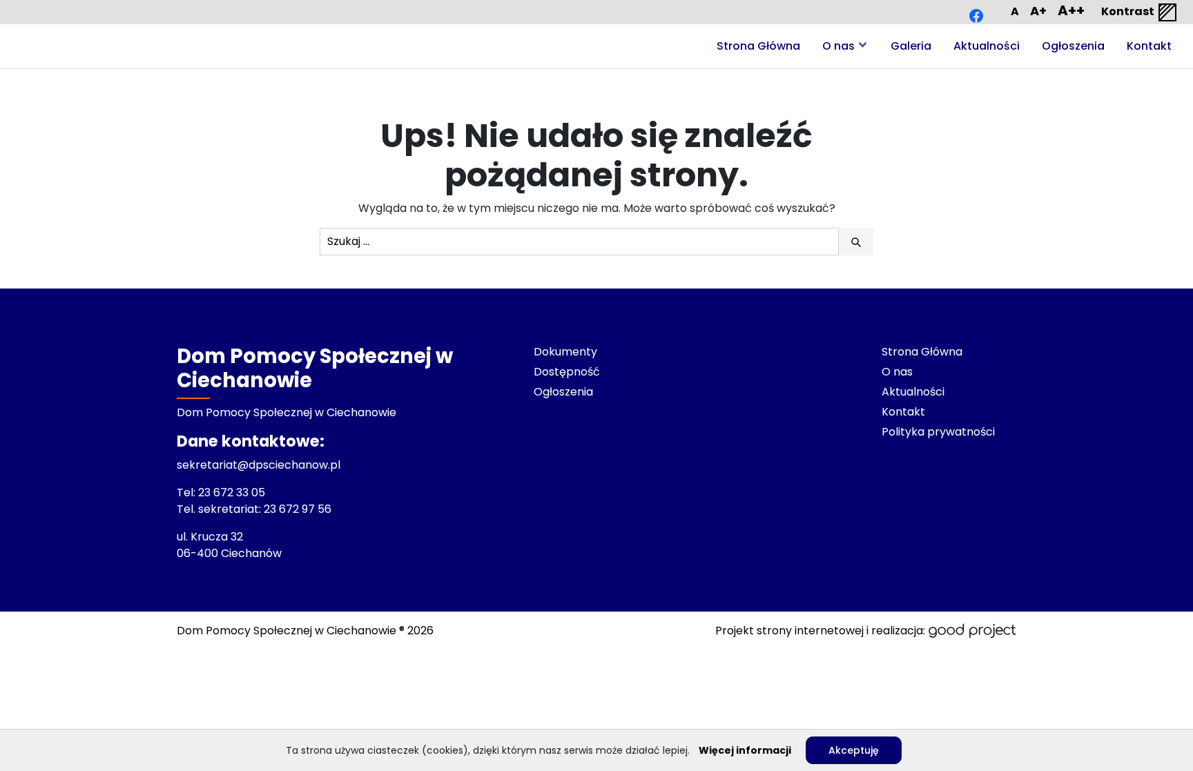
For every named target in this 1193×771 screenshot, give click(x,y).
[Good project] (972, 631)
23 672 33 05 (233, 492)
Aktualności (986, 46)
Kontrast (1128, 11)
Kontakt (1149, 46)
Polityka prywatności (938, 432)
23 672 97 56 (299, 509)
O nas (838, 46)
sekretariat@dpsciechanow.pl (258, 465)
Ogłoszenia (1073, 46)
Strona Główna (758, 46)
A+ (1038, 10)
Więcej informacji (745, 750)
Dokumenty (565, 352)
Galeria (911, 46)
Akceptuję (853, 750)
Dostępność (567, 372)
